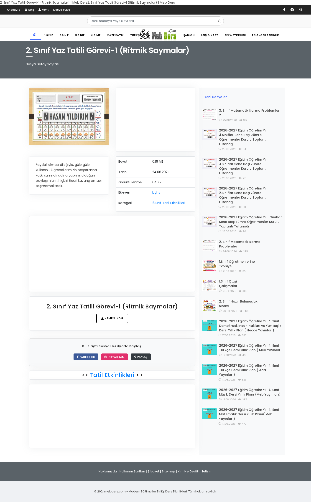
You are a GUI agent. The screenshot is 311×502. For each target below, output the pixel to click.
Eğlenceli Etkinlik (265, 35)
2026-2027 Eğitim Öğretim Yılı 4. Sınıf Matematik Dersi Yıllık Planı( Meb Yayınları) (249, 414)
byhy (156, 192)
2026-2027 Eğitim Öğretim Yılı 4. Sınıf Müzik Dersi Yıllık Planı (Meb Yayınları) (249, 392)
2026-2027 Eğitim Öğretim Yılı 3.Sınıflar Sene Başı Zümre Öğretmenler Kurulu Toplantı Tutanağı (243, 166)
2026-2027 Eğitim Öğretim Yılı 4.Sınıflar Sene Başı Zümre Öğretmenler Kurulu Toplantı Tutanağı (243, 137)
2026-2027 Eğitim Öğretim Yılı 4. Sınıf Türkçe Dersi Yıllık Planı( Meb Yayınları (250, 347)
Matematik (115, 35)
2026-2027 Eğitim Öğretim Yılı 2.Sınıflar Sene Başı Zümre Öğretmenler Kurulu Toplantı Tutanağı (243, 195)
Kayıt (45, 10)
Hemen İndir (114, 318)
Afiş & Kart (209, 35)
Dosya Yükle (61, 10)
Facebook (87, 357)
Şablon (189, 35)
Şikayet (153, 471)
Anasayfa (13, 10)
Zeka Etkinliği (235, 35)
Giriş (30, 10)
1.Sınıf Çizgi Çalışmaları (228, 283)
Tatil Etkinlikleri (112, 375)
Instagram (116, 357)
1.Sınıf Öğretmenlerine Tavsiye (237, 263)
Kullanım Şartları (132, 471)
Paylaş (142, 357)
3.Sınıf (79, 35)
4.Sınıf (95, 35)
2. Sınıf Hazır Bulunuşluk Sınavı (238, 303)
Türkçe (136, 35)
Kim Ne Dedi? (188, 471)
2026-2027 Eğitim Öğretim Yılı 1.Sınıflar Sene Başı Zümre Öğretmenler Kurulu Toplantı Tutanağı (250, 222)
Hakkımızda (108, 471)
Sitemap (168, 471)
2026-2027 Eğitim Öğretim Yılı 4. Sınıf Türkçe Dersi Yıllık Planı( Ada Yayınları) (249, 370)
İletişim (207, 471)
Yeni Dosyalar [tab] (215, 97)
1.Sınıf (48, 35)
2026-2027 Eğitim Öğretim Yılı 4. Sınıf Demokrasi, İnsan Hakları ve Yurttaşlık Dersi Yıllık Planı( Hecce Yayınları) (250, 326)
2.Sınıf (64, 35)
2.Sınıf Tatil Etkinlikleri (168, 203)
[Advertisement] (155, 119)
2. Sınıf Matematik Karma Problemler (239, 244)
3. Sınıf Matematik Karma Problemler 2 (249, 112)
